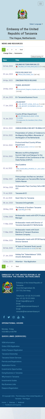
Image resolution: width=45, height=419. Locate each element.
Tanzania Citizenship (10, 354)
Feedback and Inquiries (13, 405)
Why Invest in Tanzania (10, 377)
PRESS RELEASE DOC (23, 72)
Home (4, 402)
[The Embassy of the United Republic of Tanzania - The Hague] (22, 14)
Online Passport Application (12, 350)
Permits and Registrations (11, 361)
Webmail (21, 402)
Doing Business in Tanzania (12, 373)
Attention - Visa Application (25, 262)
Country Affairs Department (26, 114)
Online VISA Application (11, 346)
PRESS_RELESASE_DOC (26, 74)
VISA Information (8, 342)
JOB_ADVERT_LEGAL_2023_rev (28, 104)
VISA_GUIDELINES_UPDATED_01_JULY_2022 (30, 169)
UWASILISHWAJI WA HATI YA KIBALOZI (30, 128)
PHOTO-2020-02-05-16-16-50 (25, 248)
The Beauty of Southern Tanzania (28, 207)
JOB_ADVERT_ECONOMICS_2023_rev (30, 106)
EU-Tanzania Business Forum (26, 97)
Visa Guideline (20, 165)
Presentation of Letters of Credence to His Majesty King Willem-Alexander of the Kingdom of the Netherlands (30, 135)
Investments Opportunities (12, 369)
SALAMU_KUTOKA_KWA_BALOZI (28, 66)
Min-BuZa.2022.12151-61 (26, 147)
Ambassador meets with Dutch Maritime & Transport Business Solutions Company (27, 232)
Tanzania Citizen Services (11, 358)
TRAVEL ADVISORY (22, 85)
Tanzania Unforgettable (24, 203)
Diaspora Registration (10, 388)
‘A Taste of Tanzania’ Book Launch (28, 246)
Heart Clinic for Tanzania (24, 198)
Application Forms (8, 365)
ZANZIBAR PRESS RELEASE (26, 80)
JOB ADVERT (20, 102)
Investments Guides (9, 380)
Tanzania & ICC (21, 193)
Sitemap (12, 402)
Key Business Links (9, 384)
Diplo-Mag (21, 210)
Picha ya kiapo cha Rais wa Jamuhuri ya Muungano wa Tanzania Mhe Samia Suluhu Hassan (30, 179)
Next (21, 49)
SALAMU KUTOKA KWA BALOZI (27, 64)
